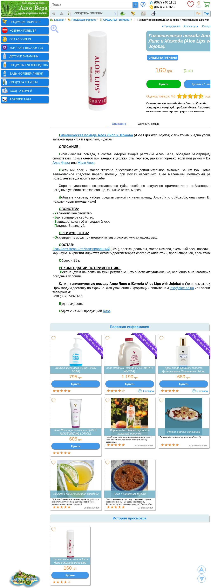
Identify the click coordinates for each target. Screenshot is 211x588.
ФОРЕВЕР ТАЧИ (20, 99)
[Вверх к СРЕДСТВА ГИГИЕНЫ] (62, 13)
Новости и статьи (144, 13)
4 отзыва (148, 391)
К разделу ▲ (191, 26)
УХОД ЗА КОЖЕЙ (20, 91)
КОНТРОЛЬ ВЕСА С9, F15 (26, 47)
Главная (124, 13)
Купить (163, 84)
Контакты (154, 13)
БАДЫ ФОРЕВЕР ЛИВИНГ (26, 73)
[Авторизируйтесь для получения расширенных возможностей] (198, 4)
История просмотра (129, 518)
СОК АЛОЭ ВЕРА (20, 39)
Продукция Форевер (134, 13)
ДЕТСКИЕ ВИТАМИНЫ (24, 56)
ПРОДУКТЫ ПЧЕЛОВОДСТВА (28, 65)
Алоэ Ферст (61, 162)
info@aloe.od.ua (182, 288)
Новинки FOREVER (22, 30)
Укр (206, 13)
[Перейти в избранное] (190, 4)
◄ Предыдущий (170, 26)
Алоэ (106, 311)
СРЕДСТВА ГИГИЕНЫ (88, 13)
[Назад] (54, 13)
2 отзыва (202, 391)
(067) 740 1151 (165, 2)
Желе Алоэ (85, 162)
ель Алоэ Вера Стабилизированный (81, 249)
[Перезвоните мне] (143, 4)
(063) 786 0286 (165, 7)
